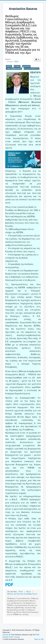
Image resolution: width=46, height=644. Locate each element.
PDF (9, 584)
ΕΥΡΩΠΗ (17, 66)
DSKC (16, 61)
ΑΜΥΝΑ (9, 66)
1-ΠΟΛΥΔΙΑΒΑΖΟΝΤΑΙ (13, 68)
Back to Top (38, 639)
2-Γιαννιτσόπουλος (31, 68)
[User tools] (37, 59)
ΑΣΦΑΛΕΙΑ (26, 66)
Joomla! (5, 634)
